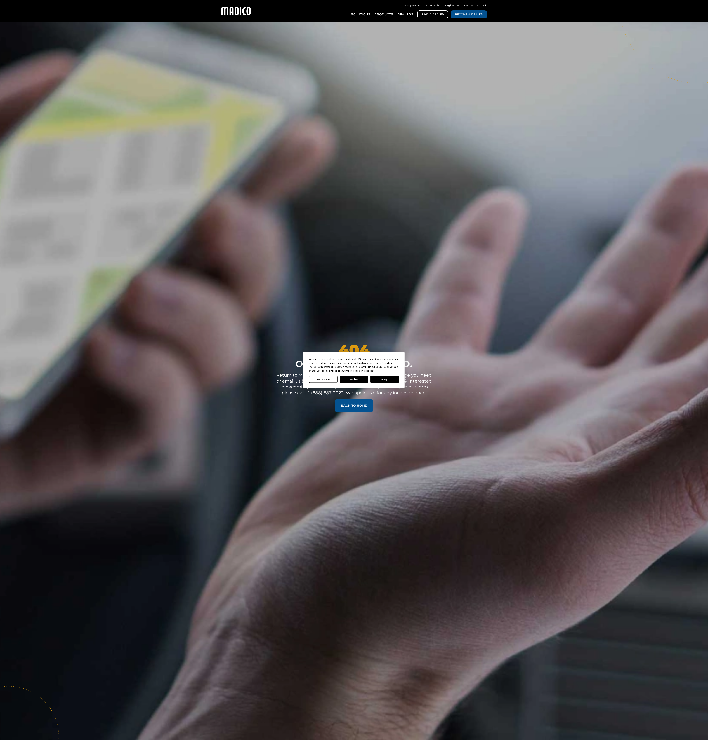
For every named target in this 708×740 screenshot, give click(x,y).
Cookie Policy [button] (382, 367)
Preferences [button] (367, 371)
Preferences (323, 379)
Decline (354, 379)
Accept (384, 379)
